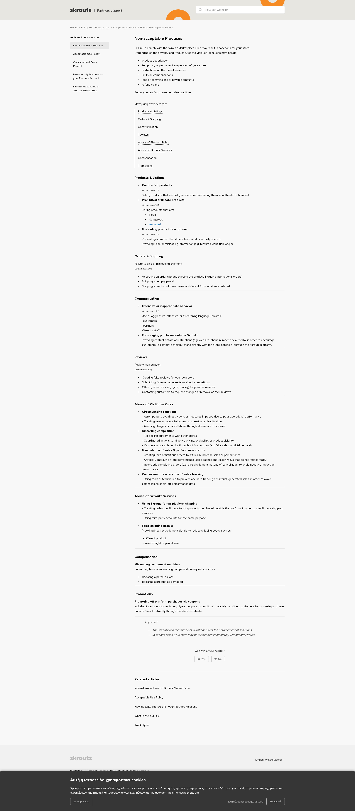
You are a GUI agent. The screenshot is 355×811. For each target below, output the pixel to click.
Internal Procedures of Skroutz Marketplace (86, 88)
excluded (155, 224)
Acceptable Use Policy (86, 53)
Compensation (147, 158)
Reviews (143, 135)
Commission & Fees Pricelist (85, 64)
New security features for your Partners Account (88, 76)
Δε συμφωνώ (81, 801)
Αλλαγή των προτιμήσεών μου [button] (245, 801)
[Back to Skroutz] (88, 760)
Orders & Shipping (149, 119)
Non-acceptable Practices (88, 45)
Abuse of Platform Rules (153, 142)
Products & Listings (150, 111)
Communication (148, 127)
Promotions (145, 166)
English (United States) (269, 759)
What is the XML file (147, 716)
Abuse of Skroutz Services (155, 150)
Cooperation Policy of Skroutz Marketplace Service (143, 27)
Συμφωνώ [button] (276, 801)
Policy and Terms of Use (95, 27)
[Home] (80, 10)
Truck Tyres (142, 725)
